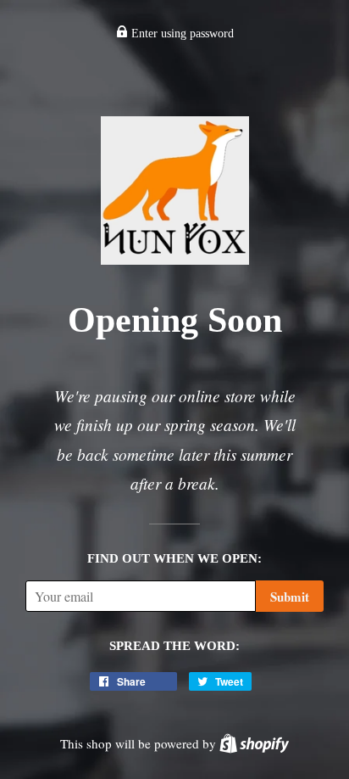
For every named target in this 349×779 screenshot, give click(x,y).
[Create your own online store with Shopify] (254, 743)
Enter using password (181, 33)
